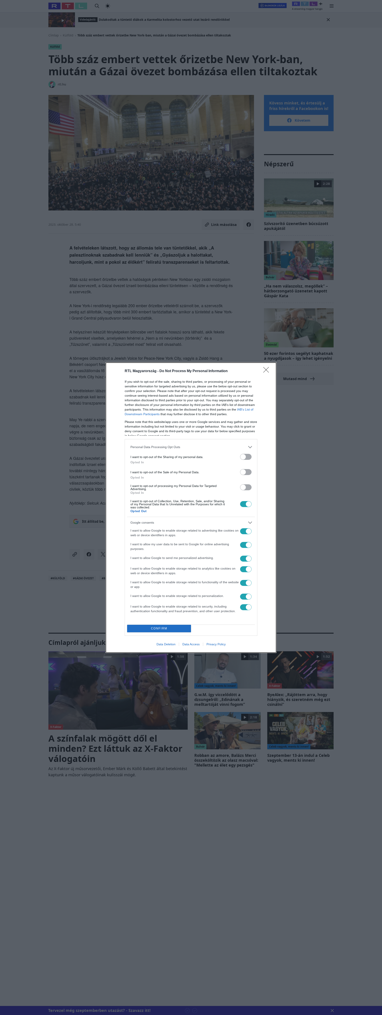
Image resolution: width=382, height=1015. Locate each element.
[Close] (267, 371)
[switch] (246, 457)
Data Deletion (166, 644)
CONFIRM (159, 628)
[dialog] (191, 508)
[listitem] (191, 447)
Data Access (191, 644)
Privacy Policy (216, 644)
